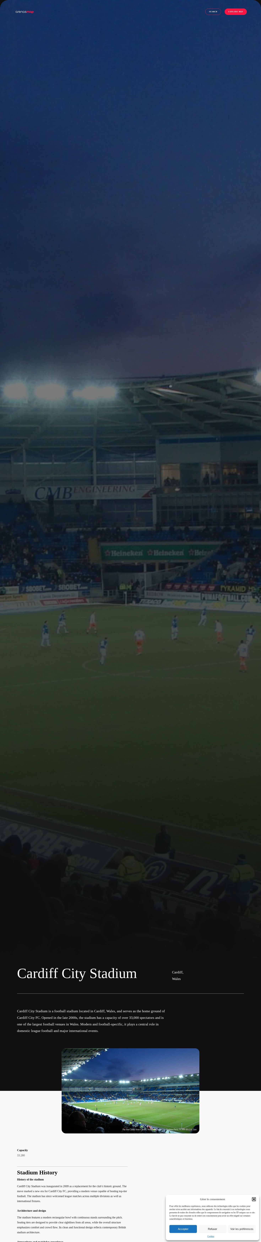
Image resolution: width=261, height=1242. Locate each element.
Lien (195, 1129)
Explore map (235, 12)
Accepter (183, 1228)
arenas (24, 11)
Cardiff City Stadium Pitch (167, 1129)
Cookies (210, 1236)
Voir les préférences (241, 1228)
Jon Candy (130, 1129)
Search (213, 12)
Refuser (212, 1228)
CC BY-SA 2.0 (185, 1129)
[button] (254, 1199)
